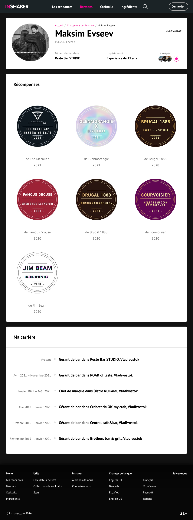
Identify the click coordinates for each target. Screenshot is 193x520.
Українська (149, 486)
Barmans (86, 7)
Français (148, 480)
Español (114, 492)
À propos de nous (82, 480)
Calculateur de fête (44, 480)
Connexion (178, 6)
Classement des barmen (80, 25)
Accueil (59, 25)
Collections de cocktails (47, 486)
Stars (36, 492)
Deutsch (114, 486)
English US (115, 499)
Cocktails (106, 7)
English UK (115, 480)
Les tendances (62, 7)
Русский (148, 492)
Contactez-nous (81, 486)
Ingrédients (129, 7)
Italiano (147, 499)
